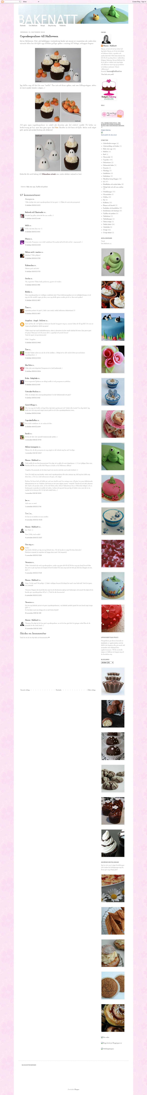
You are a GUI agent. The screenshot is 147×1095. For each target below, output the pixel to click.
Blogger (77, 1089)
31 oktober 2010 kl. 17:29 (32, 258)
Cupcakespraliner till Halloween (39, 36)
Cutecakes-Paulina (31, 392)
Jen (26, 500)
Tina (27, 307)
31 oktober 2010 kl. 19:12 (32, 398)
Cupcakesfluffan (31, 420)
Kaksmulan (29, 265)
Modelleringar (107, 192)
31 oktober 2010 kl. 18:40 (33, 342)
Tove (26, 350)
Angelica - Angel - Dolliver (35, 321)
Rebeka (27, 292)
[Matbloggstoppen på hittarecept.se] (107, 1049)
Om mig (28, 545)
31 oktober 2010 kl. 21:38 (32, 426)
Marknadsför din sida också (109, 135)
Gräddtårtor (106, 173)
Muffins (105, 197)
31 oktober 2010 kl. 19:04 (33, 371)
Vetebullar (106, 227)
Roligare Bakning (105, 130)
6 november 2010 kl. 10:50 (33, 595)
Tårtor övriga (107, 222)
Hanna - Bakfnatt (31, 460)
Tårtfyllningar (107, 219)
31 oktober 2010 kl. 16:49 (33, 218)
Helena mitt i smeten (33, 252)
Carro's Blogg (30, 405)
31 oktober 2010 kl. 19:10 (32, 384)
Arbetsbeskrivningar (109, 143)
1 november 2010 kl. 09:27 (33, 453)
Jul (104, 182)
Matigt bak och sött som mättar (113, 187)
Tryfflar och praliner (42, 186)
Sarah (27, 434)
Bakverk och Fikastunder (34, 212)
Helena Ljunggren (31, 447)
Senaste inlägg (25, 690)
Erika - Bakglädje (31, 378)
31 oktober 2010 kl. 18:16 (32, 285)
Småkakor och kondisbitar (111, 208)
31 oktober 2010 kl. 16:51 (32, 232)
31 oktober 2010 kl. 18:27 (33, 300)
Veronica (28, 562)
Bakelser (105, 152)
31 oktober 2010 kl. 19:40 (33, 413)
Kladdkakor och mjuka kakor (112, 184)
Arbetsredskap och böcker (111, 146)
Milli (27, 226)
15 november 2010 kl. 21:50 (33, 628)
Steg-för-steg (52, 25)
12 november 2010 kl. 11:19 (33, 613)
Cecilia (27, 279)
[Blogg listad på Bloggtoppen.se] (111, 1043)
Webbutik (62, 25)
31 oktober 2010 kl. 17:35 (32, 271)
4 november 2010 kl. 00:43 (33, 520)
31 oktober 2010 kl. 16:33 (32, 205)
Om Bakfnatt (33, 25)
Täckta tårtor (107, 224)
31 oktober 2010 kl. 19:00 (33, 358)
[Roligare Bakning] (102, 133)
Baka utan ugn (31, 186)
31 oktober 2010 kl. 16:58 (32, 245)
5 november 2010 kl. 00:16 (33, 555)
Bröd (104, 154)
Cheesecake (106, 157)
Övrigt (105, 230)
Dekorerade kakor (108, 165)
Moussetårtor (107, 194)
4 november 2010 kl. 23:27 (33, 537)
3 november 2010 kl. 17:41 (33, 506)
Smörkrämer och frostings (111, 211)
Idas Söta (28, 365)
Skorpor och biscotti (109, 205)
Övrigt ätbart (107, 232)
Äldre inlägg (91, 690)
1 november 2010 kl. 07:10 (33, 440)
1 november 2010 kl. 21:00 (33, 493)
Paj (104, 200)
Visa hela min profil (107, 74)
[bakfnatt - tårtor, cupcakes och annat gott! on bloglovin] (112, 118)
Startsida (22, 25)
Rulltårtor (106, 202)
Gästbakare (106, 176)
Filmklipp (106, 171)
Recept (43, 25)
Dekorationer (107, 162)
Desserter (106, 168)
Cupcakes (106, 160)
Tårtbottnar (106, 216)
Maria (27, 239)
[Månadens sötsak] (105, 1037)
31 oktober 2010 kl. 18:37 (32, 313)
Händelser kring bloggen (110, 179)
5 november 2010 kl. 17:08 (33, 573)
